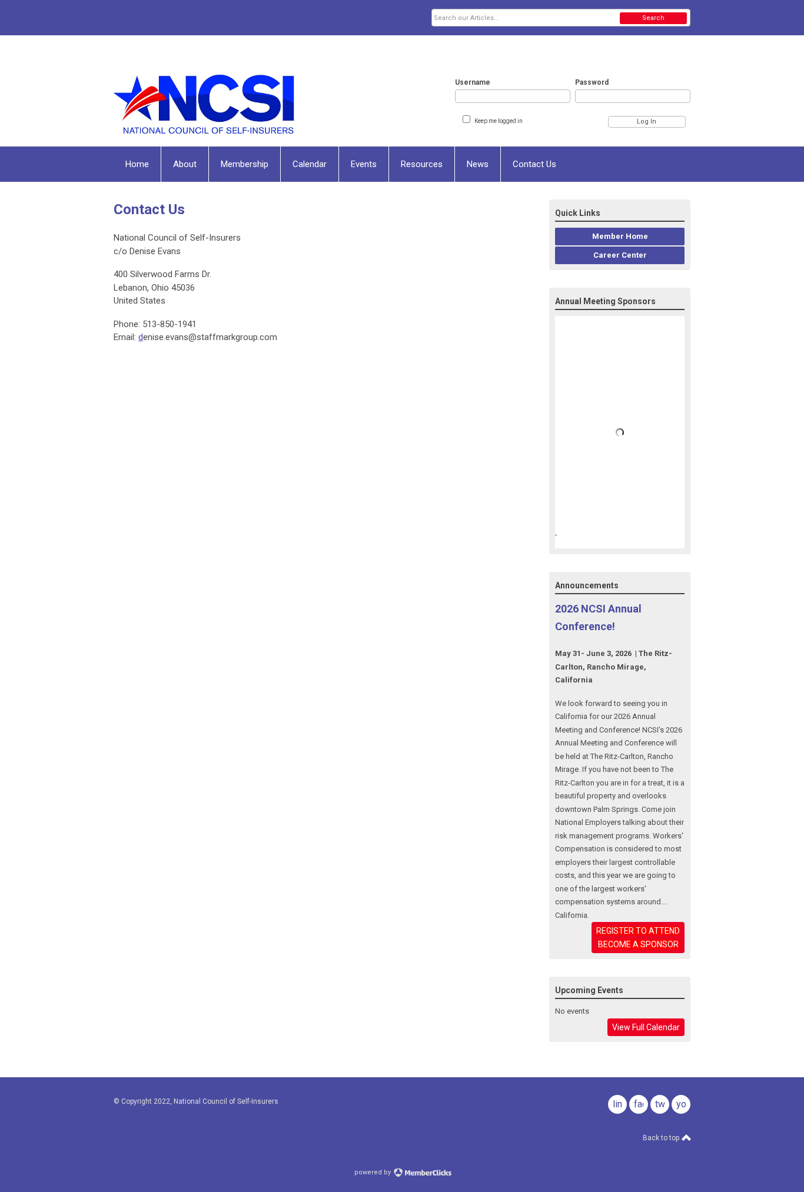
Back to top (662, 1138)
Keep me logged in (498, 121)
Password (592, 82)
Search (653, 18)
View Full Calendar (646, 1027)
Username (472, 82)
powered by (373, 1172)
